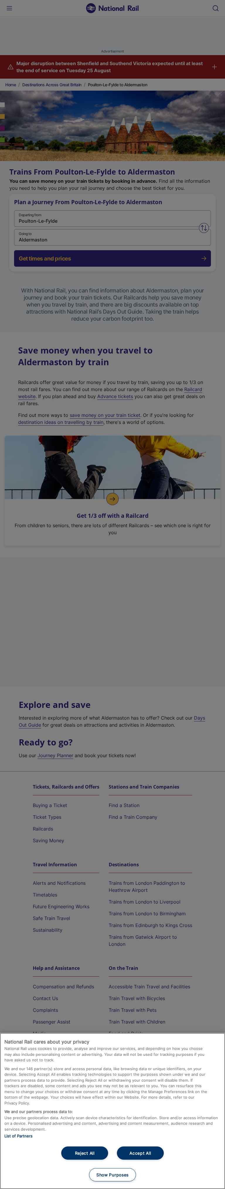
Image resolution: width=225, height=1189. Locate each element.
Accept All (140, 1153)
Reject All (85, 1153)
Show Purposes (112, 1174)
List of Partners (18, 1136)
